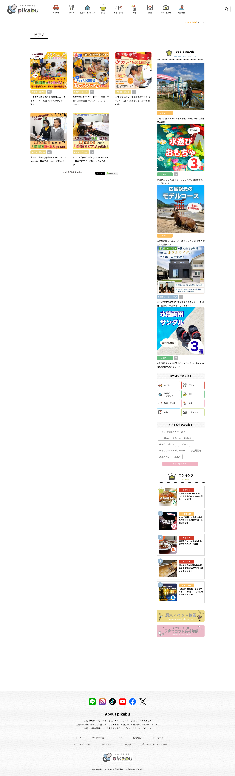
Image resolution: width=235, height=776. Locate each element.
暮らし (191, 394)
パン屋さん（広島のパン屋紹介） (175, 438)
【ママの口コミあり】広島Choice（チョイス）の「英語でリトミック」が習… (48, 100)
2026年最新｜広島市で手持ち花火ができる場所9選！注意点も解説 (191, 520)
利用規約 (137, 737)
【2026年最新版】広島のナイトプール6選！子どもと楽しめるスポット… (191, 591)
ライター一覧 (98, 737)
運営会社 (128, 744)
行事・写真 (193, 412)
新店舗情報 (196, 450)
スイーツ (184, 444)
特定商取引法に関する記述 (154, 744)
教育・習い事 (169, 403)
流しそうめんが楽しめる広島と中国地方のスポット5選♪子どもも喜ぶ (191, 568)
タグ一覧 (118, 737)
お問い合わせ (157, 737)
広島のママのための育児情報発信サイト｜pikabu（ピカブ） (120, 769)
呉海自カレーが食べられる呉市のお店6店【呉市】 (190, 542)
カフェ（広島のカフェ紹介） (173, 432)
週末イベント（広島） (170, 456)
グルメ (191, 385)
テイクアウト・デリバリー (172, 450)
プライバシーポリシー (79, 744)
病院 (166, 412)
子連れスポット (166, 444)
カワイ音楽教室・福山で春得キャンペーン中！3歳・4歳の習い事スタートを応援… (132, 100)
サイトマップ (107, 744)
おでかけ (168, 385)
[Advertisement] (181, 663)
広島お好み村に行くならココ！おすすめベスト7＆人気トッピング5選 (191, 496)
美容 (190, 403)
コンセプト (76, 737)
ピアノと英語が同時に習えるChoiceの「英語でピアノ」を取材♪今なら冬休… (90, 161)
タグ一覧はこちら (180, 463)
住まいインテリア (169, 394)
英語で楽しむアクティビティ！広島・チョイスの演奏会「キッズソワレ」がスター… (91, 100)
